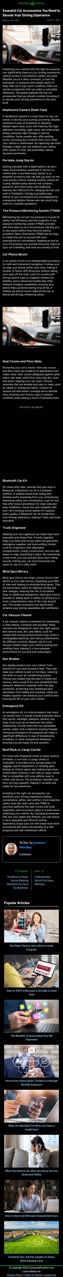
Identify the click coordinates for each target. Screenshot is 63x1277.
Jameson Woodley (11, 20)
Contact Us (50, 1275)
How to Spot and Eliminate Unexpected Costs (31, 1215)
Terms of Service (33, 1275)
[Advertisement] (31, 441)
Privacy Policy (14, 1275)
